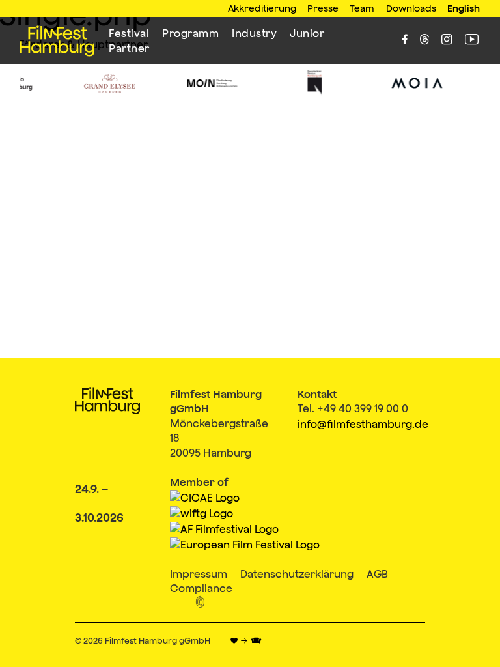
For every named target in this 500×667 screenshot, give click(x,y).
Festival (129, 33)
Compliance (201, 588)
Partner (129, 48)
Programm (190, 33)
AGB (377, 574)
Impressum (198, 574)
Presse (323, 8)
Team (362, 8)
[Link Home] (57, 41)
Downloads (411, 8)
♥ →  (246, 641)
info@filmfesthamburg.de (363, 424)
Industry (254, 33)
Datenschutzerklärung (297, 574)
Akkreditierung (262, 8)
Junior (307, 33)
